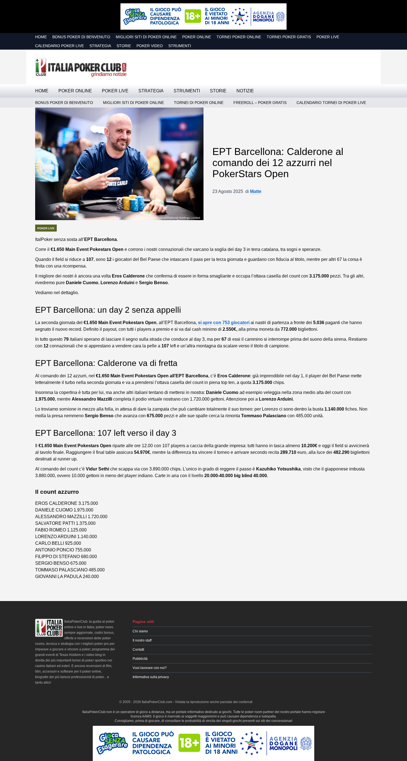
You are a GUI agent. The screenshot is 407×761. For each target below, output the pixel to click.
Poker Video (149, 46)
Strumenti (179, 46)
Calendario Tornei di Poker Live (331, 102)
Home (41, 37)
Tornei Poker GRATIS (289, 37)
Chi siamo (140, 631)
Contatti (138, 649)
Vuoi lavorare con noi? (150, 668)
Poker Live (327, 37)
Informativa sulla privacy (151, 677)
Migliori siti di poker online (146, 37)
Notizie (245, 90)
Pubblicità (140, 659)
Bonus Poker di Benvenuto (81, 37)
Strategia (100, 46)
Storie (124, 46)
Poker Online (196, 37)
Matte (255, 191)
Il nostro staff (142, 640)
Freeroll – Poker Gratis (260, 102)
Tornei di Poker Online (198, 102)
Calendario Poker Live (59, 46)
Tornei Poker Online (239, 37)
